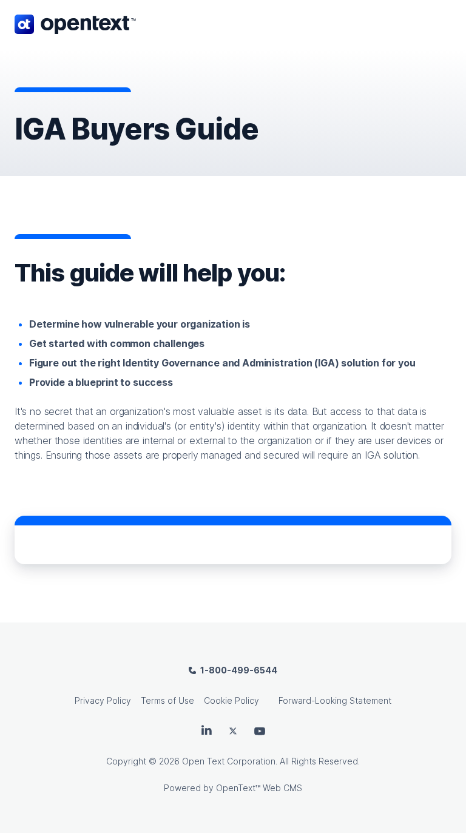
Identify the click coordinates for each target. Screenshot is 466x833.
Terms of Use (167, 700)
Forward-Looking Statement (335, 700)
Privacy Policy (103, 700)
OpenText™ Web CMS (259, 788)
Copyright (126, 761)
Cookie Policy (231, 700)
